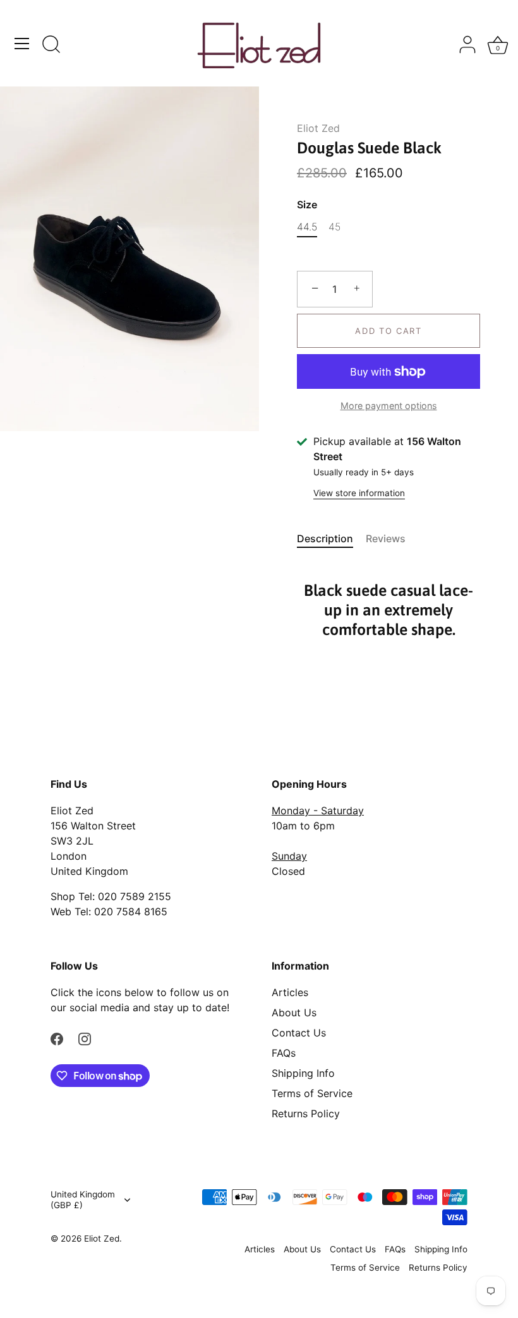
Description (325, 538)
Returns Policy (306, 1113)
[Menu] (22, 43)
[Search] (51, 45)
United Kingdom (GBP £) (83, 1199)
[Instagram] (84, 1037)
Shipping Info (303, 1073)
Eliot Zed (318, 128)
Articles (290, 992)
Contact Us (299, 1032)
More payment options (388, 405)
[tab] (331, 538)
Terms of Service (312, 1093)
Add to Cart (388, 331)
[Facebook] (57, 1037)
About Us (294, 1012)
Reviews (386, 538)
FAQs (284, 1053)
